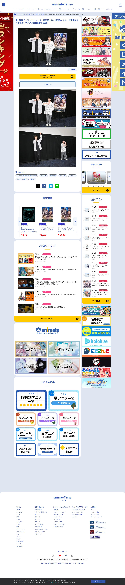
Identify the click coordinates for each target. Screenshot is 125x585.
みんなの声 (49, 9)
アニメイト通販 (95, 512)
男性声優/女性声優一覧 (41, 529)
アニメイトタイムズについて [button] (61, 507)
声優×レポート (39, 534)
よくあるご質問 (58, 522)
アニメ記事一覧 (39, 524)
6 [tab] (101, 185)
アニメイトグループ (96, 517)
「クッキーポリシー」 (54, 582)
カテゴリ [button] (18, 507)
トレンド (28, 9)
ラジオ (42, 9)
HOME (14, 9)
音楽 (83, 9)
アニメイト (94, 509)
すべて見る (96, 301)
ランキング (21, 9)
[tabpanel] (96, 177)
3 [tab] (94, 185)
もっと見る (96, 190)
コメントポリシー (58, 517)
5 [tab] (99, 185)
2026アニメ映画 (22, 179)
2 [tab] (91, 185)
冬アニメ (37, 522)
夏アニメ (37, 517)
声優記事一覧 (38, 526)
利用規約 (56, 509)
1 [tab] (88, 185)
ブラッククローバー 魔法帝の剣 (27, 175)
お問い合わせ (57, 519)
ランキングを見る (47, 318)
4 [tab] (96, 185)
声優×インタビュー (40, 531)
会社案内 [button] (93, 507)
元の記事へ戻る (47, 84)
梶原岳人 (43, 175)
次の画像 (71, 69)
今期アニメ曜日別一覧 (41, 512)
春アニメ (37, 514)
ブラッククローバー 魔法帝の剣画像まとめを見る (47, 76)
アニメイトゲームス (77, 512)
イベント (62, 175)
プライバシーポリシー (59, 512)
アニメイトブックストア (78, 509)
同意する (98, 581)
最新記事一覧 (38, 509)
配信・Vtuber (101, 9)
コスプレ (88, 9)
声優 (38, 9)
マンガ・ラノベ (67, 9)
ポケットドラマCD (77, 514)
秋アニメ (37, 519)
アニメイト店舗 (95, 514)
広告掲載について (58, 526)
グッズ (55, 9)
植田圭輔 (53, 175)
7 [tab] (104, 185)
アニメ (33, 9)
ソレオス (74, 517)
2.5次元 (94, 9)
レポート (72, 175)
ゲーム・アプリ (76, 9)
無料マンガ (109, 9)
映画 (60, 9)
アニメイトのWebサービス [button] (79, 507)
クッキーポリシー (58, 514)
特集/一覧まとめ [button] (39, 507)
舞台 (32, 179)
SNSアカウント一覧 (59, 524)
